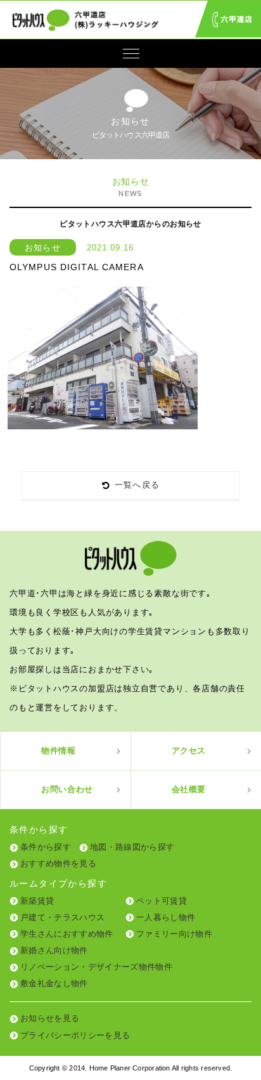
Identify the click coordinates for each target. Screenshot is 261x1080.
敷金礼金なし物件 (54, 983)
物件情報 (58, 750)
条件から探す (45, 847)
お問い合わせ (67, 789)
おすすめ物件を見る (58, 863)
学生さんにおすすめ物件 (66, 934)
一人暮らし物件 (165, 917)
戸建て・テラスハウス (62, 917)
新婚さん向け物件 (54, 950)
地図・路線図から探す (132, 847)
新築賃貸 (37, 901)
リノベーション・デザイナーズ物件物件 (96, 967)
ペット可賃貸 (161, 901)
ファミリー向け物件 (174, 934)
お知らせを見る (49, 1018)
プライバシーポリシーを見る (75, 1035)
